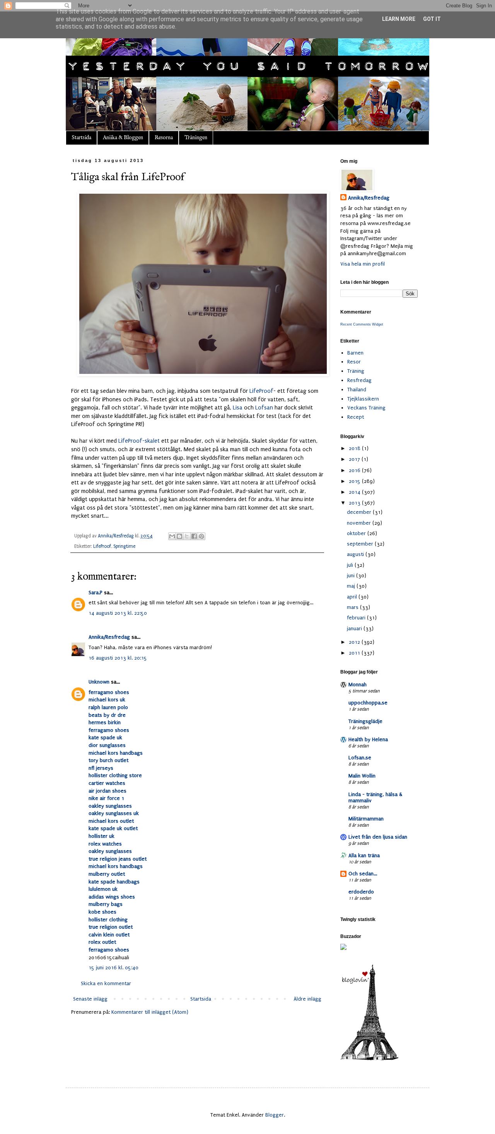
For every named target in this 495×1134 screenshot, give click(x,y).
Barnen (355, 353)
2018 (355, 448)
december (360, 512)
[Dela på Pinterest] (201, 536)
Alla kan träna (364, 855)
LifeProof (261, 391)
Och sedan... (362, 874)
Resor (354, 362)
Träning (355, 371)
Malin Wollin (362, 776)
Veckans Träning (366, 408)
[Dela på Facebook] (194, 536)
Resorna (164, 137)
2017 (355, 459)
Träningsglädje (365, 721)
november (359, 523)
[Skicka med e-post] (172, 536)
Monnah (357, 684)
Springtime (124, 546)
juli (351, 565)
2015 (355, 481)
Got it (432, 19)
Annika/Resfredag (109, 637)
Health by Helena (368, 739)
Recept (355, 417)
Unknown (99, 682)
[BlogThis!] (179, 536)
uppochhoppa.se (367, 703)
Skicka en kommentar (106, 983)
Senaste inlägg (90, 999)
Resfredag (359, 380)
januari (355, 628)
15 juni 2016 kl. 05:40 (113, 967)
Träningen (195, 137)
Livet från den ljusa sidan (377, 837)
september (361, 544)
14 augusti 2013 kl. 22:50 (118, 613)
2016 (355, 470)
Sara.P (95, 592)
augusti (356, 554)
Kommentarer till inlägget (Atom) (149, 1012)
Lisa (237, 407)
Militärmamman (366, 819)
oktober (357, 533)
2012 (355, 642)
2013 (355, 503)
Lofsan (264, 407)
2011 (355, 653)
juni (351, 575)
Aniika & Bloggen (123, 137)
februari (357, 618)
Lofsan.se (359, 758)
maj (352, 586)
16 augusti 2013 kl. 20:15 (118, 658)
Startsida (81, 137)
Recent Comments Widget (361, 324)
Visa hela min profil (362, 264)
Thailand (356, 389)
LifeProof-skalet (139, 441)
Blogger (274, 1115)
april (352, 597)
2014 (355, 492)
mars (353, 607)
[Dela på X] (187, 536)
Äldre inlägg (307, 999)
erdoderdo (361, 892)
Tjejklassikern (363, 399)
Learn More (398, 19)
